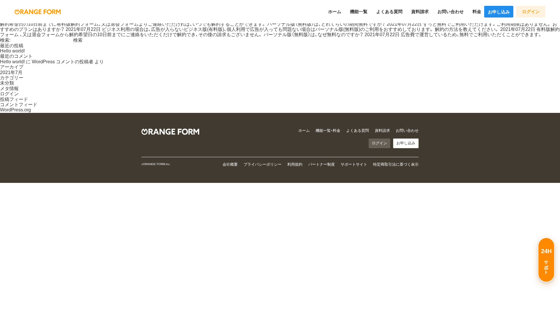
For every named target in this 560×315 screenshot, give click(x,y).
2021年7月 (11, 72)
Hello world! (12, 50)
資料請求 (420, 11)
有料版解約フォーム (78, 24)
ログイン (531, 11)
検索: (5, 40)
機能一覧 (359, 11)
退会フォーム (125, 24)
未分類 (7, 82)
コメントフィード (18, 104)
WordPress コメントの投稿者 (62, 61)
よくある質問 (389, 11)
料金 (477, 11)
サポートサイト (354, 164)
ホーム (334, 11)
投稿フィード (14, 99)
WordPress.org (15, 109)
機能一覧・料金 (328, 130)
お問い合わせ (451, 11)
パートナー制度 (321, 164)
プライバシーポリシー (262, 164)
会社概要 (230, 164)
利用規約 (294, 164)
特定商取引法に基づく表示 (396, 164)
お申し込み (499, 11)
